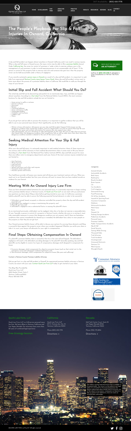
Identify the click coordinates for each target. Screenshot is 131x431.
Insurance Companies (98, 201)
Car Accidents (96, 187)
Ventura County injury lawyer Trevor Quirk (39, 79)
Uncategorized (96, 240)
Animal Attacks (96, 171)
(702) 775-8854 (96, 330)
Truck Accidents (96, 237)
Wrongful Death (96, 249)
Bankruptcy (95, 178)
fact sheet (35, 96)
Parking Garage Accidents (100, 214)
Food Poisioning (96, 194)
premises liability (72, 64)
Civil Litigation (96, 189)
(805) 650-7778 (115, 2)
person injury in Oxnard (36, 77)
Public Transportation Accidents (102, 224)
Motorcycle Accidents (98, 205)
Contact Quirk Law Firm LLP (42, 263)
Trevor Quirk (15, 38)
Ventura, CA (95, 244)
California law (18, 66)
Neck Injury (95, 208)
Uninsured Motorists (98, 242)
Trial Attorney (96, 235)
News (93, 210)
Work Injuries (95, 247)
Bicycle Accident (96, 180)
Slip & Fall (48, 38)
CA (92, 185)
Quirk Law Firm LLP (53, 192)
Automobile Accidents (98, 173)
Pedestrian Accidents (98, 217)
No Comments (115, 35)
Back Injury (95, 175)
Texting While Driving (98, 230)
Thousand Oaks (96, 233)
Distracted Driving (97, 191)
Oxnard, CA (40, 38)
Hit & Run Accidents (98, 196)
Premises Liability (97, 221)
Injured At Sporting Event (100, 198)
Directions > (53, 334)
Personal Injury (96, 219)
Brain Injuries (95, 182)
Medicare (94, 203)
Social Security (96, 228)
